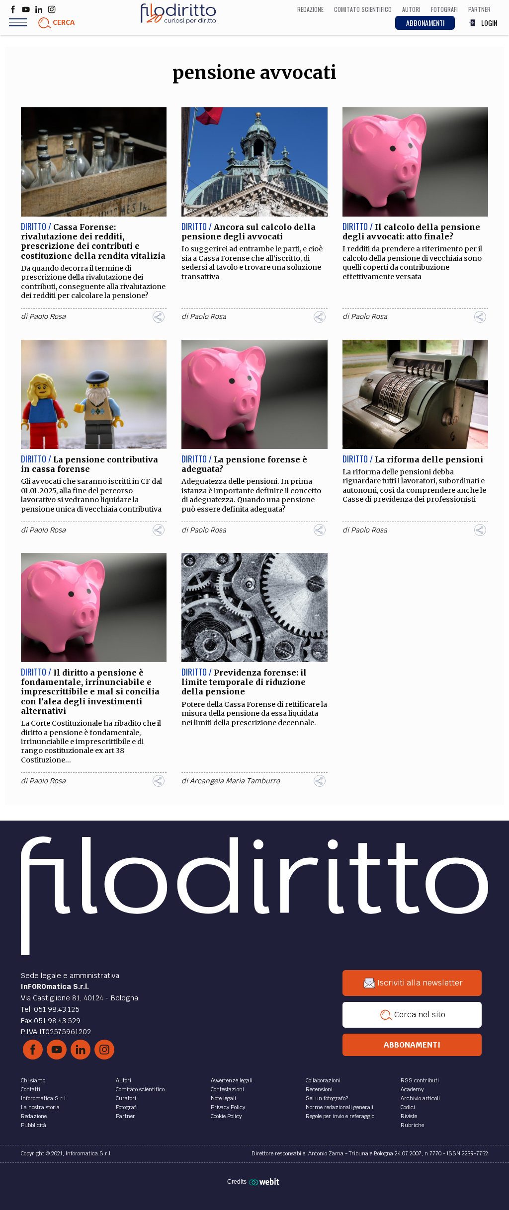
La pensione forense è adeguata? (244, 464)
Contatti (30, 1089)
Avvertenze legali (232, 1080)
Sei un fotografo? (327, 1098)
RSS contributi (420, 1080)
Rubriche (412, 1125)
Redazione (34, 1116)
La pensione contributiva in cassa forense (89, 464)
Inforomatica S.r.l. (44, 1098)
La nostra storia (40, 1107)
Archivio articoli (420, 1098)
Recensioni (319, 1089)
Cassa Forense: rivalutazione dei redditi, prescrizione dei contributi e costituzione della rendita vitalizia (93, 241)
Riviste (409, 1116)
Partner (125, 1116)
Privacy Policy (228, 1107)
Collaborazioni (323, 1080)
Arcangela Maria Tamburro (235, 780)
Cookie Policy (226, 1116)
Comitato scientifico (140, 1089)
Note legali (223, 1098)
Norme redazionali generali (339, 1107)
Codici (408, 1107)
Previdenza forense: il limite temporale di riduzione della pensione (244, 682)
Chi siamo (33, 1080)
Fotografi (127, 1107)
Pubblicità (33, 1125)
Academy (412, 1089)
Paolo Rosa (47, 316)
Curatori (126, 1098)
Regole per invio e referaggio (340, 1116)
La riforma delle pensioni (429, 459)
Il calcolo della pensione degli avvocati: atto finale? (411, 231)
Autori (123, 1080)
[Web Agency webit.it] (265, 1181)
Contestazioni (227, 1089)
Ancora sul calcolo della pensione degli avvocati (248, 231)
